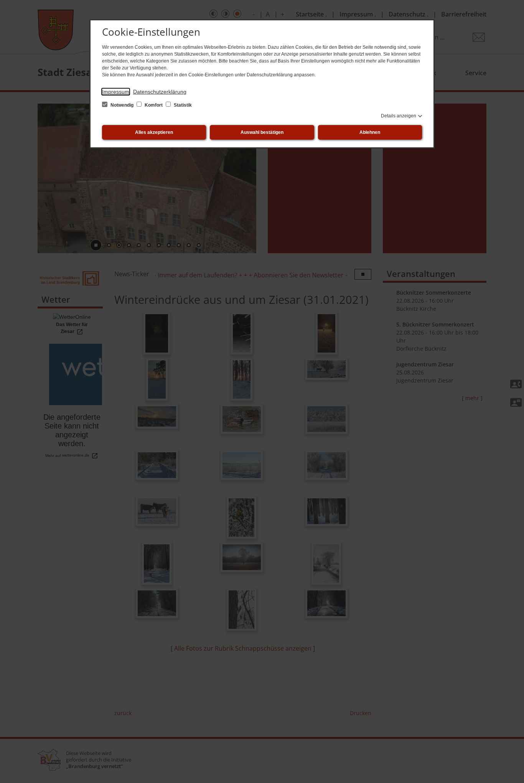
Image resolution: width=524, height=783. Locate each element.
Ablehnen (369, 132)
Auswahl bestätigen (262, 132)
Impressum (115, 92)
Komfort (153, 105)
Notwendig (122, 105)
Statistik (182, 105)
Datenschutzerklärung (159, 92)
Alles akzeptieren (154, 132)
